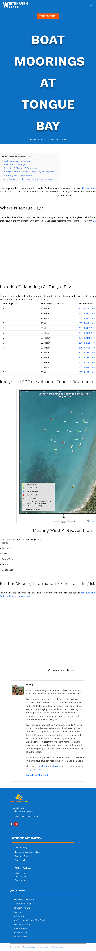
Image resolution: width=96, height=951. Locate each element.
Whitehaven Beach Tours (24, 899)
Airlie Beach (18, 916)
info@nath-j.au (33, 769)
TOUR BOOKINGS (48, 16)
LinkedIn (56, 766)
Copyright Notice (22, 856)
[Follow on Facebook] (11, 824)
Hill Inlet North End (21, 908)
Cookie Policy (21, 860)
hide (30, 157)
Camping (17, 912)
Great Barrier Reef (21, 928)
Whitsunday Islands (22, 924)
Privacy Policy (21, 847)
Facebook (42, 766)
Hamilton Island (20, 932)
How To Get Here (21, 936)
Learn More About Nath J (38, 775)
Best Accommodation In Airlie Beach (29, 920)
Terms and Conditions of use (27, 852)
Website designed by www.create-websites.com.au (43, 947)
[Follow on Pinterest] (16, 824)
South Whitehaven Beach (24, 903)
